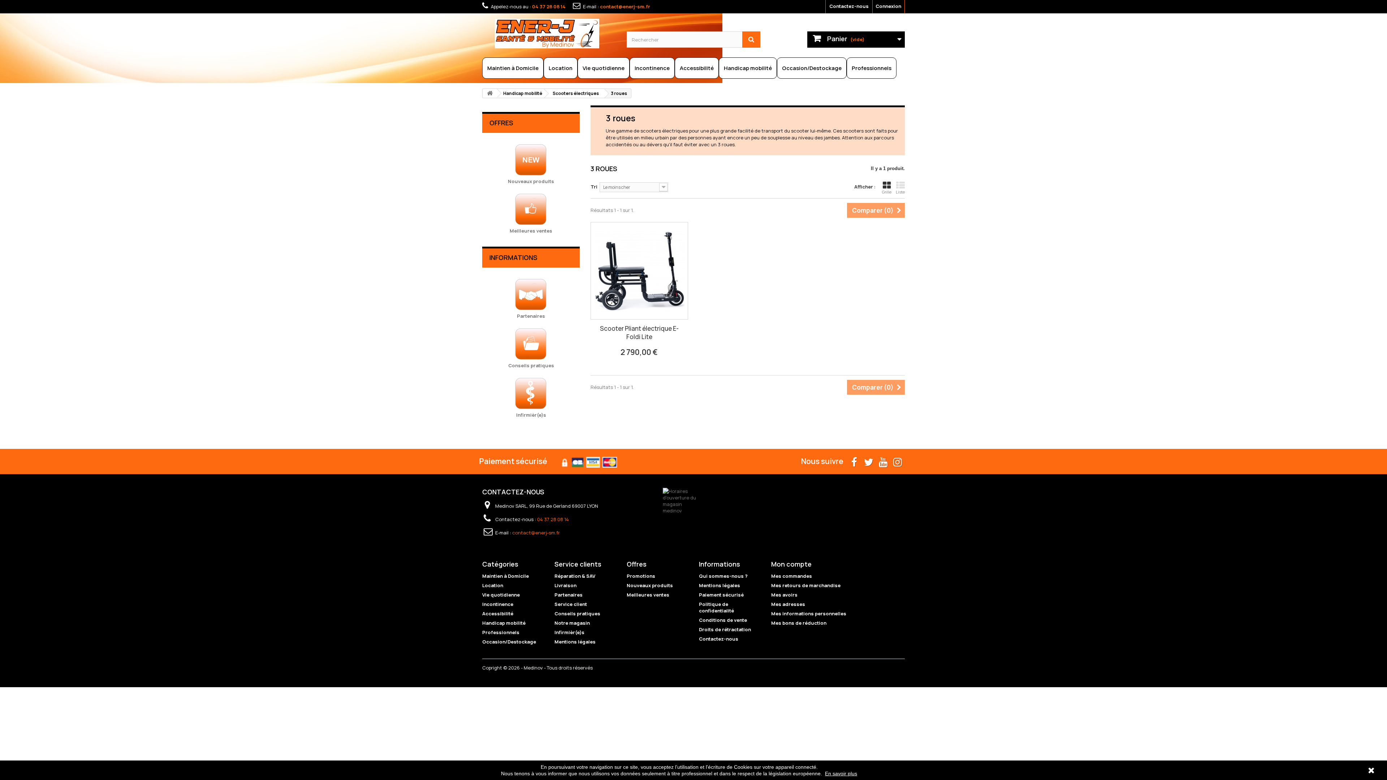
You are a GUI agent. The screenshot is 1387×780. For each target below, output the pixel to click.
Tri (594, 186)
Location (560, 68)
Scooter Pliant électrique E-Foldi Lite (639, 332)
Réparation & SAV (574, 576)
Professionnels (871, 68)
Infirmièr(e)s (569, 632)
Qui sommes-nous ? (723, 576)
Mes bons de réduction (798, 623)
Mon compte (791, 564)
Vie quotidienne (604, 68)
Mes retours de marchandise (806, 585)
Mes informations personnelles (808, 613)
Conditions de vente (723, 620)
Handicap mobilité (748, 68)
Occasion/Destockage (812, 68)
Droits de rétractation (725, 629)
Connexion (888, 6)
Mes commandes (791, 576)
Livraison (565, 585)
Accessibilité (697, 68)
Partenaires (568, 595)
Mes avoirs (784, 595)
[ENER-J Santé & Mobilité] (555, 33)
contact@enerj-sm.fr (625, 6)
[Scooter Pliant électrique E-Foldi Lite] (639, 271)
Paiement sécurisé (721, 595)
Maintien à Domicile (513, 68)
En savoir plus (841, 773)
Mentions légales (575, 641)
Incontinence (652, 68)
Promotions (641, 576)
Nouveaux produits (650, 585)
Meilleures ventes (648, 595)
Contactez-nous (849, 6)
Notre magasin (572, 623)
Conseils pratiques (577, 613)
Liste (900, 192)
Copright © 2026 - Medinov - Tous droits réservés (537, 667)
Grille (886, 192)
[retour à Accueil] (490, 93)
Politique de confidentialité (716, 607)
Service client (570, 604)
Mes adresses (788, 604)
